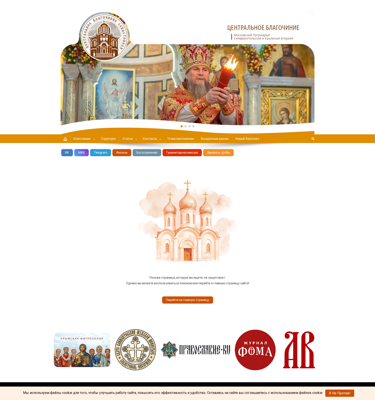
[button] (187, 63)
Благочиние (82, 138)
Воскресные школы (215, 138)
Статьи (128, 138)
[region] (187, 63)
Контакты (150, 138)
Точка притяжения (180, 138)
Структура (108, 138)
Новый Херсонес (247, 138)
